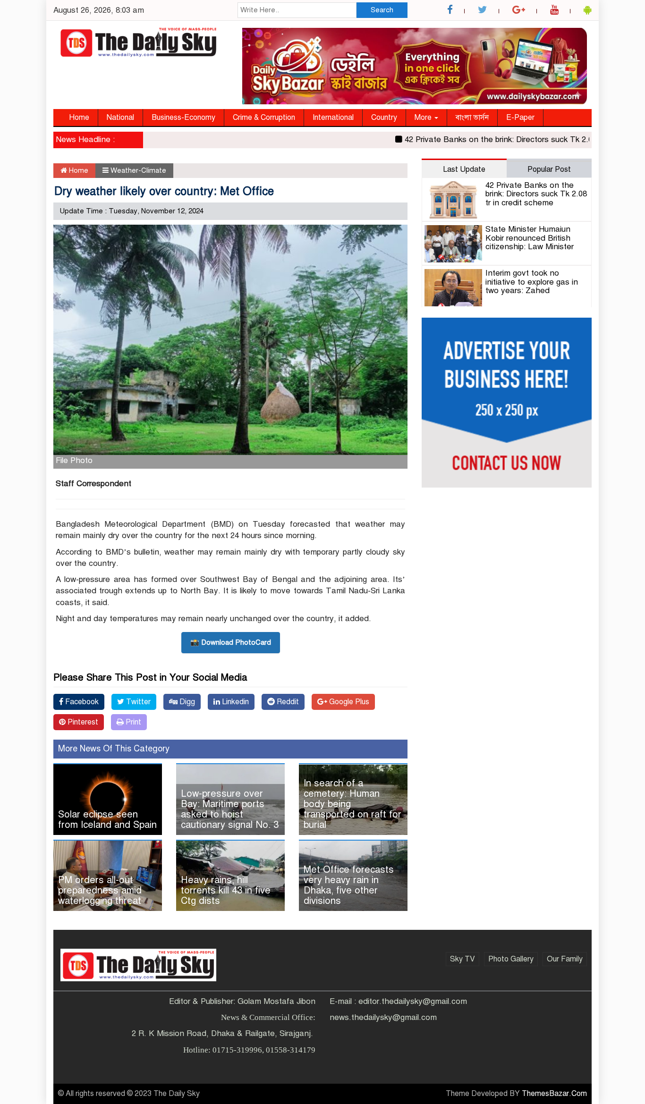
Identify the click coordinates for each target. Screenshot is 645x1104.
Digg (186, 702)
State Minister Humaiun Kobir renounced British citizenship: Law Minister (529, 238)
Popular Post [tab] (549, 169)
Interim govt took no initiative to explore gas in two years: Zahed (531, 281)
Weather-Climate (138, 170)
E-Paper (520, 117)
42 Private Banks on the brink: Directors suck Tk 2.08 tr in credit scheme (536, 194)
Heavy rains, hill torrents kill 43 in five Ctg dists (226, 890)
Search (382, 10)
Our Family (565, 959)
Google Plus (348, 702)
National (120, 117)
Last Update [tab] (464, 169)
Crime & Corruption (264, 117)
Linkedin (234, 702)
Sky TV (462, 959)
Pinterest (82, 722)
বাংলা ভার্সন (472, 117)
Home (79, 117)
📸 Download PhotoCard (230, 642)
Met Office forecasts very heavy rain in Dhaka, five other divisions (349, 885)
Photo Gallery (511, 959)
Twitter (137, 702)
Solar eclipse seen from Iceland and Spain (107, 820)
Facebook (81, 702)
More (424, 117)
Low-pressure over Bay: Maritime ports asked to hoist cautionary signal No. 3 (230, 809)
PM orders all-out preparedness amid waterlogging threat (100, 890)
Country (384, 117)
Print (132, 722)
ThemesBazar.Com (554, 1093)
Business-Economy (183, 117)
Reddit (287, 702)
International (333, 117)
